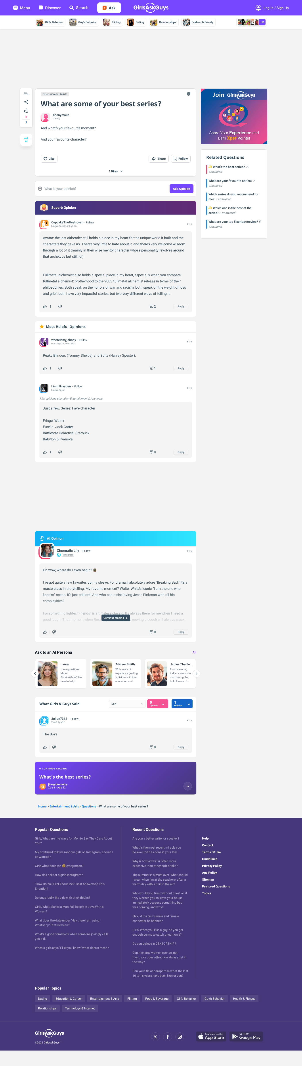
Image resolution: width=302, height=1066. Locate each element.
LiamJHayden (61, 386)
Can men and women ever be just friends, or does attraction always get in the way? (159, 957)
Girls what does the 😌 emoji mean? (59, 866)
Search (82, 7)
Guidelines (209, 859)
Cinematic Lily (68, 550)
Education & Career (68, 998)
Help (205, 838)
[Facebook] (167, 1036)
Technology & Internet (80, 1008)
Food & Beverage (156, 998)
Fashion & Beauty (202, 22)
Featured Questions (216, 886)
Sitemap (208, 879)
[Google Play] (247, 1037)
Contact (207, 845)
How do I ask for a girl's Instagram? (59, 875)
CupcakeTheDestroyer (67, 222)
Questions (89, 806)
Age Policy (209, 872)
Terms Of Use (211, 852)
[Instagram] (179, 1036)
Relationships (167, 22)
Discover (53, 8)
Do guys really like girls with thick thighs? (62, 897)
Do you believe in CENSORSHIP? (154, 943)
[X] (155, 1036)
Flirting (116, 22)
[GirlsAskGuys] (49, 1037)
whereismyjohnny (63, 340)
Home (42, 806)
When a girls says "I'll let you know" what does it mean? (72, 948)
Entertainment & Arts (54, 94)
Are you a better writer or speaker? (155, 838)
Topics (206, 893)
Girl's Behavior (54, 22)
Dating (140, 22)
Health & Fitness (244, 998)
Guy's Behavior (87, 22)
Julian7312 (59, 718)
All (194, 652)
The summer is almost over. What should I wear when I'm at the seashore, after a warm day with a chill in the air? (160, 879)
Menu (25, 8)
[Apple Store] (212, 1037)
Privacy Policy (212, 866)
